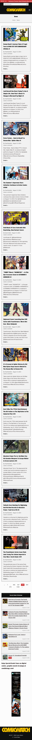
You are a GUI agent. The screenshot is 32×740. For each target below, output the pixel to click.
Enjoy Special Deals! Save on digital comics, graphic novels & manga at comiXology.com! (13, 665)
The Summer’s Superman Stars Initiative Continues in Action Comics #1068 (15, 185)
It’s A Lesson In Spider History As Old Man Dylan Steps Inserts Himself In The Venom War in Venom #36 (15, 366)
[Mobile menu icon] (30, 10)
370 (10, 587)
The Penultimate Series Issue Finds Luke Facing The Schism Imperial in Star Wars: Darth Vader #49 (14, 554)
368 (23, 585)
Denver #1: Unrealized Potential (17, 655)
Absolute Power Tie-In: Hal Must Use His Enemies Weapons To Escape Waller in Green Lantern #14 (16, 458)
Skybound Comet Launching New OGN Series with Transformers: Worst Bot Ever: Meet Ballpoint (15, 321)
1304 (17, 587)
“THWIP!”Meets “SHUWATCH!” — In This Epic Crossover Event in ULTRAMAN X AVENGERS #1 (15, 274)
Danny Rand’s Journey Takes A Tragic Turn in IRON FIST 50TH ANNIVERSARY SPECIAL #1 (15, 46)
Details (5, 69)
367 (18, 585)
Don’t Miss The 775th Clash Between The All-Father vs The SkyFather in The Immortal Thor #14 (16, 411)
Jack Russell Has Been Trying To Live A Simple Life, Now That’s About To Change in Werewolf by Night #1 (15, 93)
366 (14, 585)
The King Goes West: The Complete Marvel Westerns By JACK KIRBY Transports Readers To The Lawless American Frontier (18, 646)
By (7, 51)
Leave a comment (7, 53)
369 (27, 585)
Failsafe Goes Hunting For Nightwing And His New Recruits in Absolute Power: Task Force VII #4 (15, 507)
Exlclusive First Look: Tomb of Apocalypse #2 (16, 635)
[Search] (27, 4)
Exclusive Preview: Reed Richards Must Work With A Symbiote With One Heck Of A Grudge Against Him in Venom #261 (18, 614)
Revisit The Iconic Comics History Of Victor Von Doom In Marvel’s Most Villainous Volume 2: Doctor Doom (18, 626)
